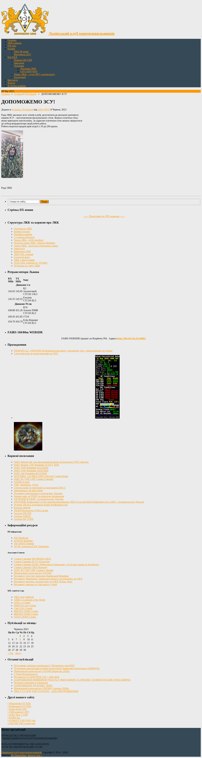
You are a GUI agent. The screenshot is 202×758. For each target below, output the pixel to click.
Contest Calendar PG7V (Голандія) (32, 561)
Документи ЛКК (23, 228)
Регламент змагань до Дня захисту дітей (35, 584)
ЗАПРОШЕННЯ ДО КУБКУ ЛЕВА (33, 685)
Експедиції (20, 77)
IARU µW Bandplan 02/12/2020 (30, 473)
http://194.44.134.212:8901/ (131, 338)
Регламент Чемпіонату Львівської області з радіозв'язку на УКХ (48, 578)
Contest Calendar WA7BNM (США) (32, 558)
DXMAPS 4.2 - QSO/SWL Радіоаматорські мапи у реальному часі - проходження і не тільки (63, 350)
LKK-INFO (44, 109)
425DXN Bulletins (23, 540)
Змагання (19, 63)
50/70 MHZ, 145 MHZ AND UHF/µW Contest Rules (41, 476)
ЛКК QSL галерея (23, 254)
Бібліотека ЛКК (22, 251)
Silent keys (19, 248)
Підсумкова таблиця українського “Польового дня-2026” (44, 665)
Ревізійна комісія (23, 234)
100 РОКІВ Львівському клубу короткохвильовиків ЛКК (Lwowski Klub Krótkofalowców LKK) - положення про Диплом (79, 502)
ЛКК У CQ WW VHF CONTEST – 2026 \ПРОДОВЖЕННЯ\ (46, 691)
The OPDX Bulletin (24, 543)
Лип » (18, 653)
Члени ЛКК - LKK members (29, 240)
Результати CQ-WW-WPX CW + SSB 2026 (36, 677)
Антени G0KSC (22, 516)
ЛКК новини (15, 43)
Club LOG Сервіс (23, 608)
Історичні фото (22, 257)
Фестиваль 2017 (22, 54)
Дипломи (19, 65)
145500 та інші (22, 482)
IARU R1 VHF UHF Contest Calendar (33, 479)
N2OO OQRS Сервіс (25, 617)
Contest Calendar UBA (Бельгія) (30, 567)
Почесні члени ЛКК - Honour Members (34, 243)
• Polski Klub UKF (17, 709)
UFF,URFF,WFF (29, 71)
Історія (11, 48)
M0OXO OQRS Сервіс (26, 611)
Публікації (30, 94)
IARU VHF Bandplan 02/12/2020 (31, 467)
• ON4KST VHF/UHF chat (22, 720)
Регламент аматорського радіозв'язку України (38, 493)
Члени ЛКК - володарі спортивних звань (36, 245)
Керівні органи (22, 231)
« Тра (10, 653)
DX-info (12, 46)
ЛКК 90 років (21, 51)
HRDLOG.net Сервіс (25, 605)
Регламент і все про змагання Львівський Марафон (41, 576)
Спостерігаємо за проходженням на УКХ (36, 353)
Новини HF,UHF (23, 60)
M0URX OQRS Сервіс (26, 614)
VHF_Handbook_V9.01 (26, 484)
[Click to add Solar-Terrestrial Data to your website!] (107, 417)
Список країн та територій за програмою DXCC (40, 487)
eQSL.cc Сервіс (22, 602)
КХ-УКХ (12, 57)
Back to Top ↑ (35, 755)
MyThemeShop (19, 755)
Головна (12, 40)
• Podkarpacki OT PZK (19, 706)
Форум (11, 83)
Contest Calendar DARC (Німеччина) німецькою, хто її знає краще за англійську (56, 564)
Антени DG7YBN (23, 519)
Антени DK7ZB (22, 513)
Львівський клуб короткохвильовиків (21, 752)
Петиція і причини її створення (31, 682)
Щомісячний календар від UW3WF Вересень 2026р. (42, 671)
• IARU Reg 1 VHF (18, 714)
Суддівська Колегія (24, 237)
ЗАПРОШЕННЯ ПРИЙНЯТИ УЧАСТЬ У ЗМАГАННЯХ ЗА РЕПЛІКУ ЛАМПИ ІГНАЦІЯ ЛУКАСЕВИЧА (72, 679)
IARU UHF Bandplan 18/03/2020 (31, 470)
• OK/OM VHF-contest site (21, 723)
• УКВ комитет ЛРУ (18, 712)
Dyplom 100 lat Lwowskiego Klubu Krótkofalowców (41, 504)
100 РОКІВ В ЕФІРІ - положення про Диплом (38, 499)
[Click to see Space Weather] (28, 449)
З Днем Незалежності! (26, 674)
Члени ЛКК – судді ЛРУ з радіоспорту (34, 74)
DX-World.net (21, 538)
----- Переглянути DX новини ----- (104, 216)
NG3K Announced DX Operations (31, 546)
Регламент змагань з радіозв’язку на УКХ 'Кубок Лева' (43, 581)
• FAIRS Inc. (14, 717)
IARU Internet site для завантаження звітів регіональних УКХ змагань (51, 462)
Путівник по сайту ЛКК (27, 265)
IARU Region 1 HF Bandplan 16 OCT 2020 (36, 465)
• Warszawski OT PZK (19, 703)
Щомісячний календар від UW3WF (33, 573)
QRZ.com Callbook (24, 597)
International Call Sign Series (28, 490)
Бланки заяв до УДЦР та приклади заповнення (39, 496)
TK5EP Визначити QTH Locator (31, 510)
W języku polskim (17, 85)
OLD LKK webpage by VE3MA (31, 263)
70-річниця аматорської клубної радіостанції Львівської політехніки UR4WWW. (57, 668)
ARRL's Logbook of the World (29, 599)
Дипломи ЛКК (28, 68)
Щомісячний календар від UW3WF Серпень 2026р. (41, 688)
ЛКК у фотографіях (24, 260)
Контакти (13, 80)
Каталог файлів (22, 507)
